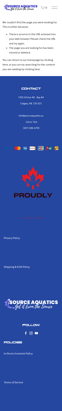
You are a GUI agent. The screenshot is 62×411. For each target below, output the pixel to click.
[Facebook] (25, 333)
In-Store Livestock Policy (18, 353)
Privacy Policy (12, 238)
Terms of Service (13, 382)
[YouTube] (36, 333)
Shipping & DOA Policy (17, 267)
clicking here (32, 69)
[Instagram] (31, 333)
